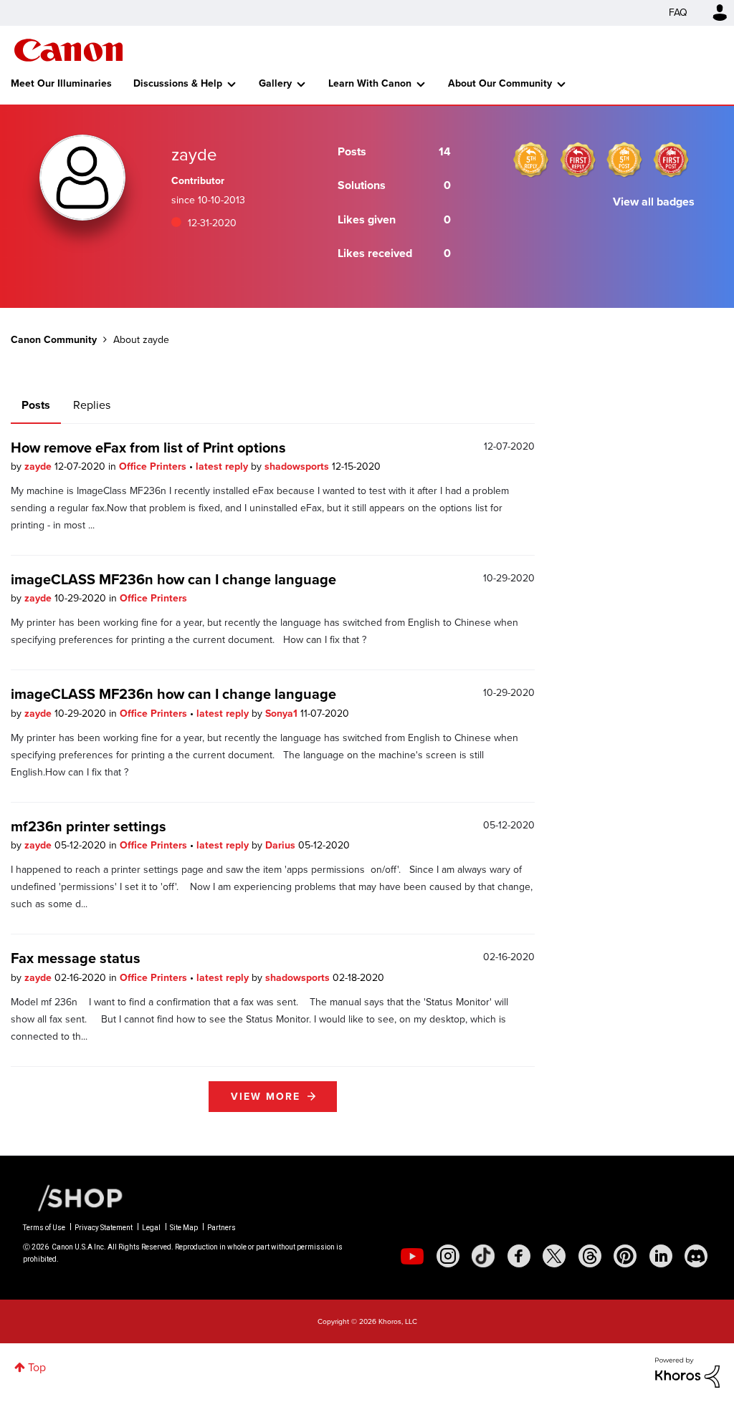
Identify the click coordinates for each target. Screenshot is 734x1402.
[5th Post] (624, 160)
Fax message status (75, 958)
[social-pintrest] (625, 1255)
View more (265, 1096)
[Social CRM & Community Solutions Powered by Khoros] (687, 1371)
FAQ (678, 12)
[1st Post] (671, 160)
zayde (39, 466)
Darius (281, 845)
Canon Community (68, 50)
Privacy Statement (104, 1228)
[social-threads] (589, 1255)
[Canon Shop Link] (73, 1197)
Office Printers (154, 466)
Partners (221, 1228)
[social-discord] (696, 1255)
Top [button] (37, 1367)
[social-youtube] (412, 1255)
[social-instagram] (448, 1255)
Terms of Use (44, 1228)
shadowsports (298, 466)
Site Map (184, 1228)
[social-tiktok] (483, 1255)
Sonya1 (282, 713)
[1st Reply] (578, 160)
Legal (151, 1228)
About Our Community (500, 83)
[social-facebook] (518, 1255)
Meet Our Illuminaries (61, 83)
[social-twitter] (554, 1255)
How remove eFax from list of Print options (148, 447)
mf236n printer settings (88, 826)
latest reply (223, 466)
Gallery (275, 83)
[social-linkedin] (660, 1255)
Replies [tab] (91, 405)
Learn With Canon (369, 83)
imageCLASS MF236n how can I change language (173, 579)
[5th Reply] (531, 160)
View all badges (654, 201)
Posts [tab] (36, 405)
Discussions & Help (177, 83)
